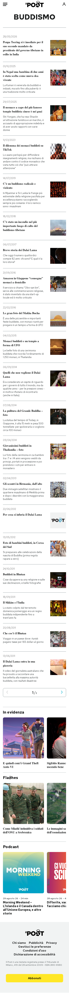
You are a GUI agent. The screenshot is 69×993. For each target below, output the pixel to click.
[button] (7, 692)
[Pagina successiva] (62, 692)
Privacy (51, 943)
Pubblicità (36, 943)
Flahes (10, 777)
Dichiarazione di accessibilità (34, 954)
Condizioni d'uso (34, 950)
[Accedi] (64, 4)
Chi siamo (19, 943)
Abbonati (34, 978)
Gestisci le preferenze (34, 947)
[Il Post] (34, 4)
